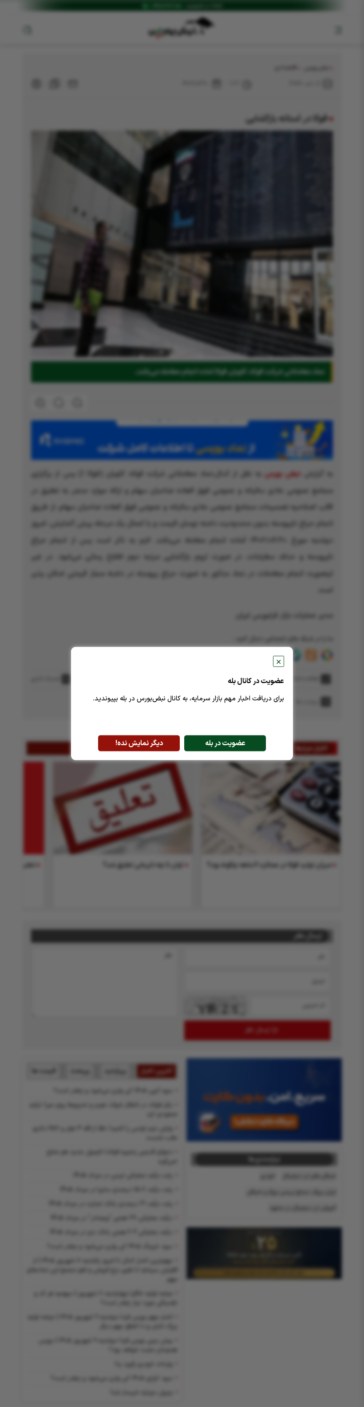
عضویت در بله (225, 743)
